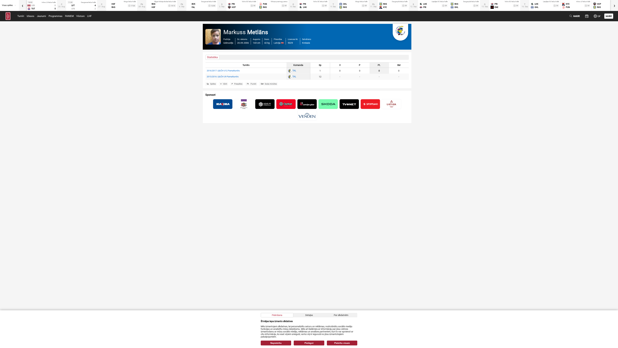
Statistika (212, 57)
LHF (89, 16)
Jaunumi (41, 16)
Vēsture (80, 16)
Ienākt (609, 16)
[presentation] (22, 5)
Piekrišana (277, 315)
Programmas (55, 16)
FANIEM (69, 16)
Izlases (30, 16)
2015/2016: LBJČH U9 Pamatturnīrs (223, 77)
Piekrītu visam (342, 343)
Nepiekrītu (276, 343)
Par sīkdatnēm (341, 315)
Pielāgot (309, 343)
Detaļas (309, 315)
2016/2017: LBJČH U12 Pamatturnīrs (223, 71)
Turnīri (20, 16)
